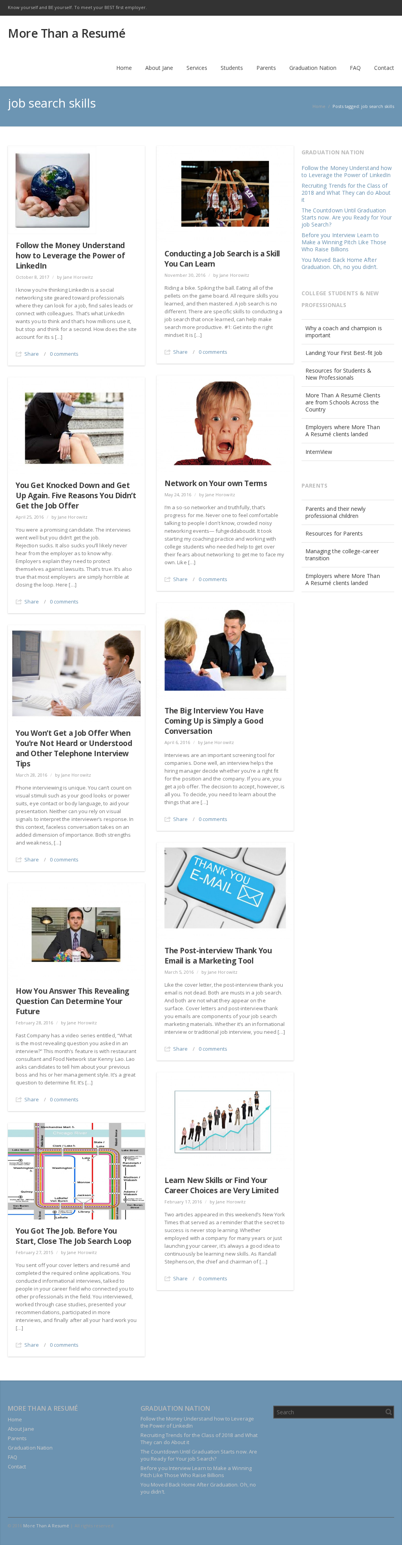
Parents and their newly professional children (335, 512)
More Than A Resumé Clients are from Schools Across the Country (342, 402)
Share (31, 353)
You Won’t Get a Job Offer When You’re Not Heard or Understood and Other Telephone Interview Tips (74, 748)
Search (388, 1412)
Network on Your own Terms (215, 483)
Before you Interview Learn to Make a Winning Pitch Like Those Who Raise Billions (344, 242)
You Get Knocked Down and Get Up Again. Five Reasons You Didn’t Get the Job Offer (76, 495)
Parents (17, 1438)
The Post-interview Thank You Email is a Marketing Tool (218, 955)
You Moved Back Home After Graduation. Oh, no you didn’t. (340, 263)
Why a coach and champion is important (343, 331)
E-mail (370, 8)
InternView (319, 451)
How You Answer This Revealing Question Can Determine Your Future (72, 1001)
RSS (386, 8)
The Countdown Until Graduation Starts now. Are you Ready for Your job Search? (347, 217)
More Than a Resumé (67, 33)
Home (15, 1419)
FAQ (12, 1457)
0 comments (64, 353)
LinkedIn (353, 8)
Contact (17, 1466)
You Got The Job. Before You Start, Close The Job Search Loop (74, 1236)
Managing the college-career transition (342, 554)
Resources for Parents (334, 533)
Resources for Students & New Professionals (338, 374)
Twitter (337, 8)
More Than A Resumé (46, 1526)
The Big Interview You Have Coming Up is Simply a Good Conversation (213, 721)
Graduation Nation (30, 1447)
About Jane (21, 1428)
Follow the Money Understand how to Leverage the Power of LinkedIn (70, 255)
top (386, 1529)
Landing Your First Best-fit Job (343, 353)
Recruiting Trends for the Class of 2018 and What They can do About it (346, 192)
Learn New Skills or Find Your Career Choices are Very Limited (221, 1185)
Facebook (320, 8)
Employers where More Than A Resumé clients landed (342, 430)
